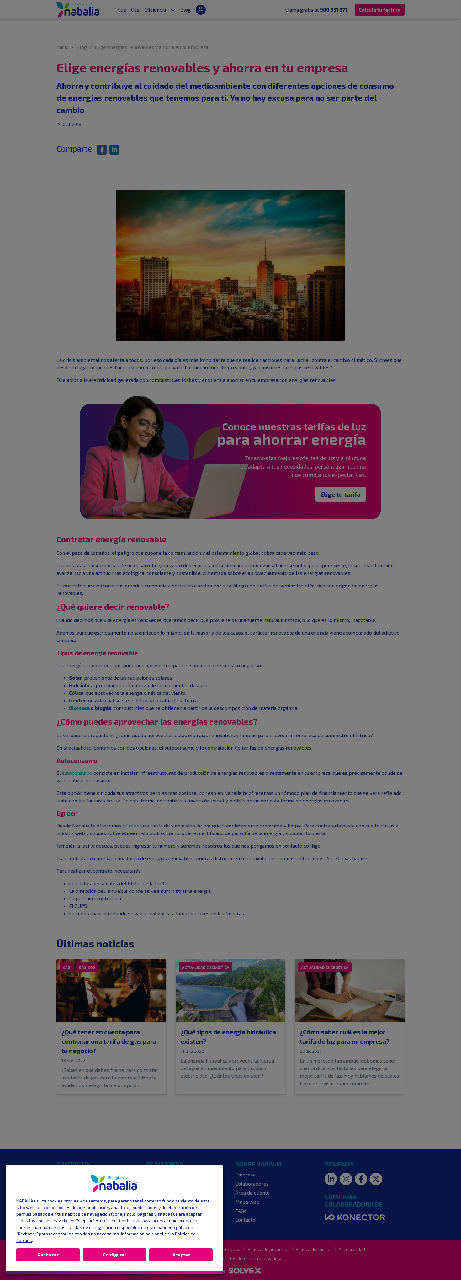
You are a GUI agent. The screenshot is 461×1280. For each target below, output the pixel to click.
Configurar (114, 1254)
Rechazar (48, 1254)
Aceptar (181, 1254)
